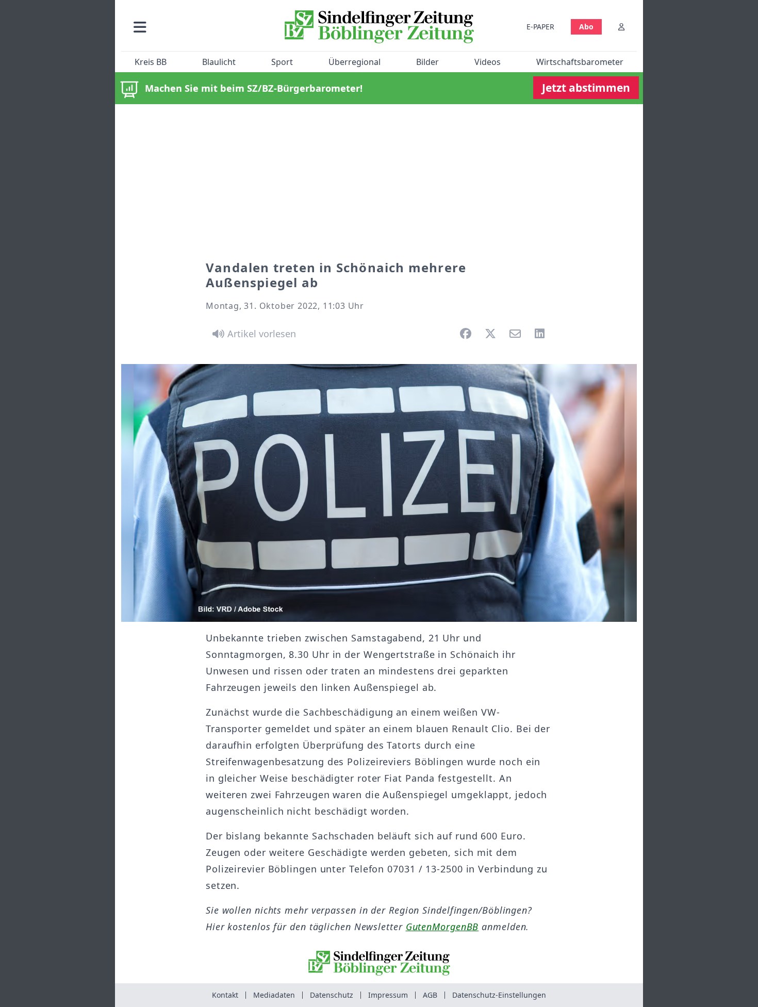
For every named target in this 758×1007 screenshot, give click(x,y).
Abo (586, 26)
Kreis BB (151, 62)
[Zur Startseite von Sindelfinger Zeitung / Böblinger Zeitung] (379, 26)
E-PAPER (540, 26)
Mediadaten (274, 995)
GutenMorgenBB (442, 926)
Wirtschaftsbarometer (579, 62)
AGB (430, 995)
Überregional (354, 62)
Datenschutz (331, 995)
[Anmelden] (621, 26)
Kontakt (225, 995)
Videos (487, 62)
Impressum (388, 995)
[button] (195, 26)
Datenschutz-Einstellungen (499, 995)
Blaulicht (219, 62)
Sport (282, 62)
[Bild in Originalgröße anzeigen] (379, 493)
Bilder (427, 62)
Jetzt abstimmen (586, 87)
